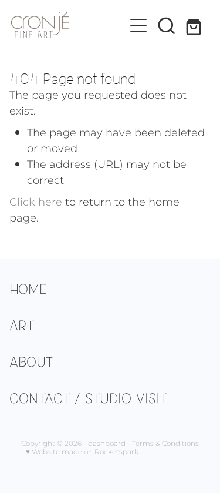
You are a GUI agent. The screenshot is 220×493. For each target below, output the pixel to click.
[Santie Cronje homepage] (68, 25)
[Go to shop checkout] (195, 25)
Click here (35, 202)
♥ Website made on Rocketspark (82, 452)
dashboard (107, 444)
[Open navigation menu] (138, 25)
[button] (167, 25)
